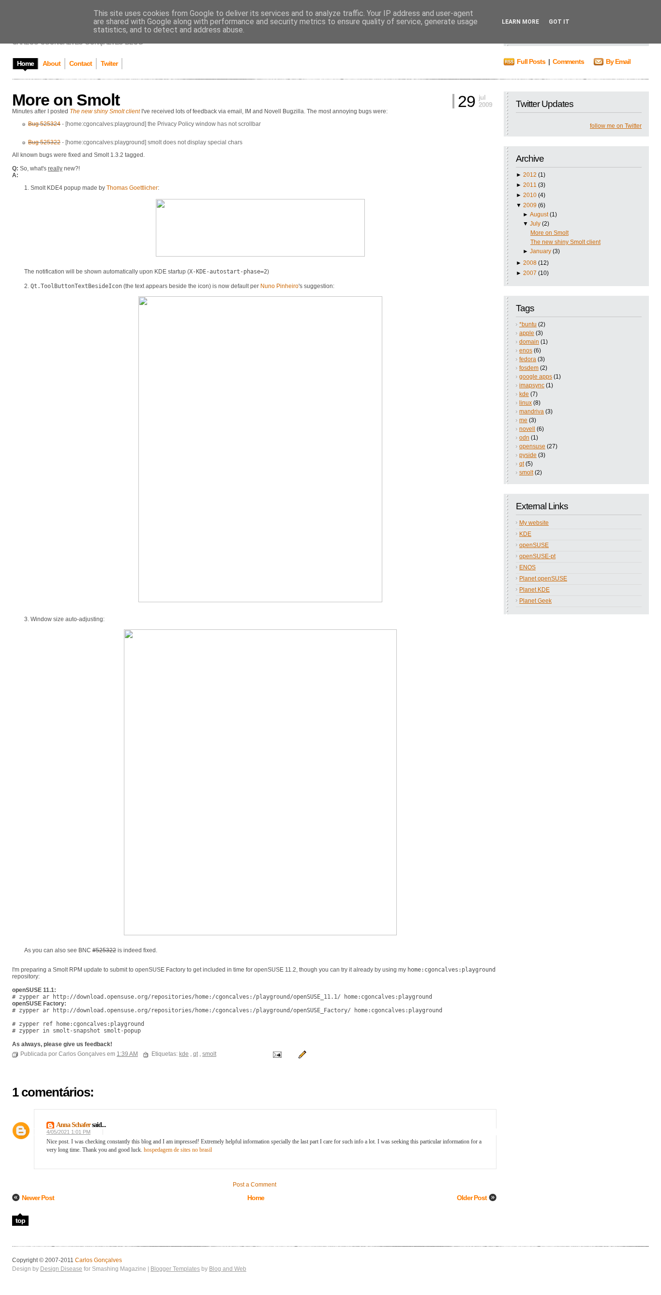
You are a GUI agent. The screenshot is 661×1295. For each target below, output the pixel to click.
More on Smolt (549, 232)
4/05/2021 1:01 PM (68, 1132)
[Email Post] (276, 1054)
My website (534, 522)
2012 (530, 174)
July (535, 223)
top (20, 1220)
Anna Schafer (73, 1124)
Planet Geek (535, 600)
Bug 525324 (44, 124)
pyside (528, 455)
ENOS (527, 567)
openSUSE (534, 545)
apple (526, 333)
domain (529, 341)
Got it (559, 21)
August (539, 214)
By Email (618, 61)
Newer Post (38, 1198)
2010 (530, 195)
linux (525, 402)
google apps (535, 376)
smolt (526, 472)
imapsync (531, 385)
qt (521, 463)
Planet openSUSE (543, 578)
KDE (525, 534)
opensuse (532, 446)
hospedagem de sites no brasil (178, 1149)
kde (524, 394)
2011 (530, 185)
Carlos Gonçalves (98, 1260)
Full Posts (531, 61)
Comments (568, 61)
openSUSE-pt (537, 556)
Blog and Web (227, 1268)
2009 (530, 205)
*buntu (528, 324)
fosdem (529, 368)
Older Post (472, 1198)
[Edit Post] (301, 1054)
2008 (530, 262)
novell (527, 429)
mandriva (531, 411)
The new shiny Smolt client (565, 242)
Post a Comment (254, 1184)
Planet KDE (534, 589)
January (540, 251)
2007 (530, 273)
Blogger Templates (175, 1268)
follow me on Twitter (616, 125)
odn (524, 437)
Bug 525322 (44, 142)
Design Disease (61, 1268)
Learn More (520, 21)
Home (255, 1198)
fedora (527, 359)
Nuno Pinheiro (279, 286)
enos (525, 350)
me (523, 420)
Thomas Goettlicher (132, 187)
